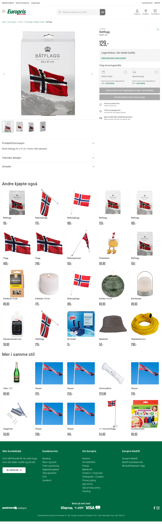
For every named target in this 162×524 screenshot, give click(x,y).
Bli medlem (12, 470)
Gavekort (47, 480)
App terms (87, 484)
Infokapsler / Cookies (93, 476)
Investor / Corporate (92, 473)
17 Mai (19, 22)
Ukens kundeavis (22, 3)
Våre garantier (49, 473)
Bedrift (157, 3)
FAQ (44, 476)
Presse (85, 465)
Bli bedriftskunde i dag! (133, 465)
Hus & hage (11, 22)
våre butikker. (110, 83)
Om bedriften (88, 462)
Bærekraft (87, 469)
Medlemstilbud (8, 3)
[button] (4, 74)
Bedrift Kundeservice (132, 462)
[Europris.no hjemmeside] (16, 12)
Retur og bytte (49, 462)
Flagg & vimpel (39, 22)
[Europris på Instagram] (157, 508)
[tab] (48, 143)
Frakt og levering (50, 465)
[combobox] (81, 12)
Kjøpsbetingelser (50, 469)
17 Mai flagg (28, 22)
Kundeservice (147, 3)
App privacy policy (91, 487)
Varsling (86, 491)
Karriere (86, 458)
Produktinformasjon (13, 143)
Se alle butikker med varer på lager (129, 97)
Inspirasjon (35, 3)
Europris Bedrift (130, 458)
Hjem (4, 22)
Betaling (46, 458)
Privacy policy (89, 480)
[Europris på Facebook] (154, 508)
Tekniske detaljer (11, 157)
